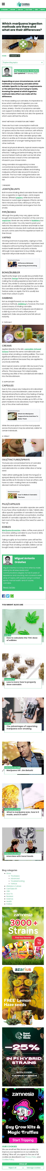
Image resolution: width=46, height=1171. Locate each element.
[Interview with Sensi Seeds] (23, 844)
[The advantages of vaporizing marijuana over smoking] (23, 714)
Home (4, 56)
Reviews (9, 896)
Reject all (12, 1168)
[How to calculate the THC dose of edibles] (23, 625)
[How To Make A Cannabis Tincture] (12, 496)
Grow (8, 873)
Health (9, 901)
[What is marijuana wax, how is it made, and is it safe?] (23, 799)
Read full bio (9, 587)
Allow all (23, 1164)
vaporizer (6, 220)
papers (19, 197)
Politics (9, 904)
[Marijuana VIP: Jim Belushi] (23, 758)
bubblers (36, 220)
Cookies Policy (8, 1159)
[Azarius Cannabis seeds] (23, 996)
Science (9, 899)
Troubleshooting (17, 881)
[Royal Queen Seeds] (23, 1057)
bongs (15, 278)
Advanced (15, 878)
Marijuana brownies (11, 530)
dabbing (22, 304)
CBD (8, 891)
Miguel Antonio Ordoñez (26, 71)
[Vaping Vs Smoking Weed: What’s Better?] (12, 264)
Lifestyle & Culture (13, 886)
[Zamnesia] (23, 936)
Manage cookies (34, 1168)
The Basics (15, 876)
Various (14, 883)
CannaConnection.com (23, 4)
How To (9, 894)
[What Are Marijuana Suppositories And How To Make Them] (12, 416)
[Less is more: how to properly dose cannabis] (23, 669)
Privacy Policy (31, 1157)
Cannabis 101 (11, 888)
